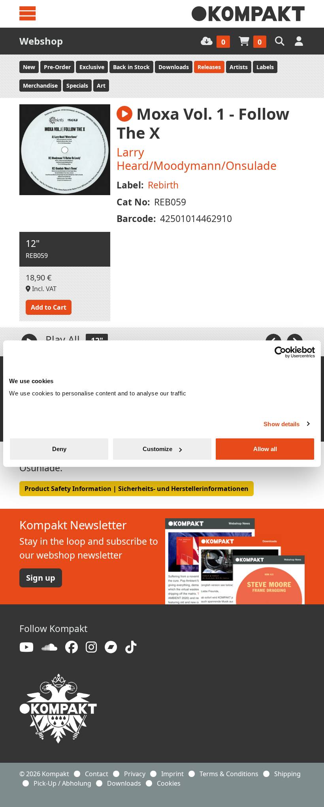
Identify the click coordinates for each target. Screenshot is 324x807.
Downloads (173, 67)
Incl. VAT (43, 288)
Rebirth (163, 185)
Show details (282, 423)
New (29, 67)
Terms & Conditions (229, 773)
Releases (209, 67)
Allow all (265, 449)
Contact (96, 773)
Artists (239, 67)
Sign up (40, 577)
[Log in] (300, 40)
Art (101, 85)
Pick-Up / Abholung (62, 783)
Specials (77, 85)
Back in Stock (131, 67)
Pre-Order (57, 67)
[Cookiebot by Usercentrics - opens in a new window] (280, 352)
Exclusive (91, 67)
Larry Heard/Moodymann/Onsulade (197, 158)
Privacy (134, 773)
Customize (157, 449)
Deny (59, 449)
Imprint (172, 773)
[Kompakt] (248, 13)
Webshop (41, 40)
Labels (265, 67)
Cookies (169, 783)
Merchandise (40, 85)
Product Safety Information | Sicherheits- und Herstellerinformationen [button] (136, 488)
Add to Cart (48, 307)
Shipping (287, 773)
